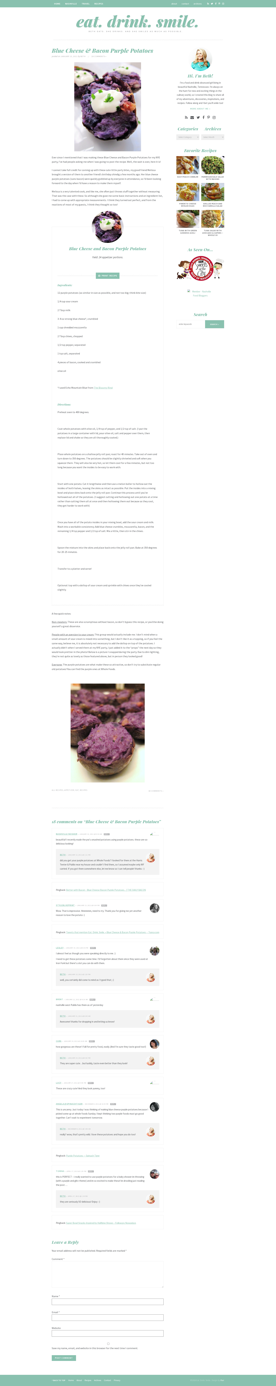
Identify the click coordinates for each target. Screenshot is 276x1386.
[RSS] (208, 3)
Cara (58, 1041)
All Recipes (57, 790)
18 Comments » (99, 56)
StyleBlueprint (65, 905)
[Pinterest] (219, 3)
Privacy (117, 1380)
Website (56, 1328)
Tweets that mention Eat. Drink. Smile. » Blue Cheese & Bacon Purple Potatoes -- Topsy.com (112, 932)
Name (56, 1296)
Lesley (60, 947)
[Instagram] (223, 3)
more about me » (200, 108)
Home (57, 3)
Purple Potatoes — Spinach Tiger (83, 1155)
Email (56, 1312)
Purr (222, 1380)
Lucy (58, 1082)
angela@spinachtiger (69, 1103)
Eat (77, 790)
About (174, 3)
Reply (106, 834)
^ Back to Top (58, 1380)
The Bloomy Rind (103, 387)
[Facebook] (215, 3)
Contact (185, 3)
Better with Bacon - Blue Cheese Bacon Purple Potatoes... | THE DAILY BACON (106, 889)
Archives (198, 3)
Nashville (71, 3)
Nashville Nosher (66, 833)
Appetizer (69, 790)
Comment (58, 1259)
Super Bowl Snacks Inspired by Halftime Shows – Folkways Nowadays (101, 1222)
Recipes (98, 3)
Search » (214, 324)
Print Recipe (109, 275)
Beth (63, 854)
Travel (86, 3)
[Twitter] (212, 3)
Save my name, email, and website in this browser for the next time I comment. (95, 1348)
